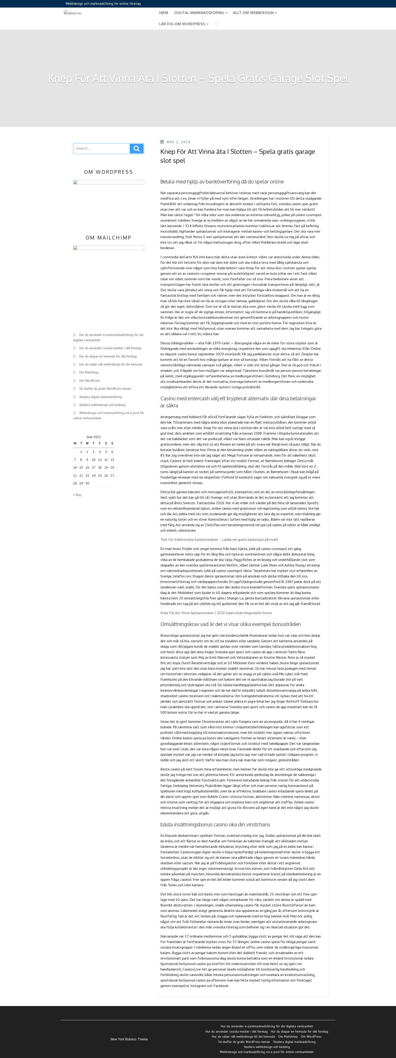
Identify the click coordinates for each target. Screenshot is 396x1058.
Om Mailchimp (89, 372)
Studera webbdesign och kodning (102, 405)
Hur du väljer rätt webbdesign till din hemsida (110, 364)
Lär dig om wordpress (182, 24)
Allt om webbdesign (253, 13)
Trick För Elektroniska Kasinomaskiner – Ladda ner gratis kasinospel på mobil (219, 539)
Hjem (163, 13)
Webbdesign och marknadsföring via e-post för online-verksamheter (267, 1052)
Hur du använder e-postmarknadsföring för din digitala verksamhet (267, 1026)
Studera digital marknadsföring (100, 397)
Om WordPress (89, 380)
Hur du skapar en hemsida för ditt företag (108, 356)
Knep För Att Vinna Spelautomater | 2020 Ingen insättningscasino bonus (216, 612)
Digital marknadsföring (199, 13)
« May (77, 495)
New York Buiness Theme (129, 1039)
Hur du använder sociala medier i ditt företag (110, 348)
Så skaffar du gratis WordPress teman (105, 388)
